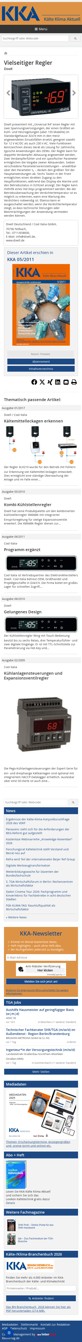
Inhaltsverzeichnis (41, 369)
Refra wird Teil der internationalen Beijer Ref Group (40, 859)
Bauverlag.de (11, 1338)
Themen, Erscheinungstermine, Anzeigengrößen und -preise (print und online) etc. (38, 1144)
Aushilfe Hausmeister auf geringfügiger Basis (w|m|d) (40, 1012)
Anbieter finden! (42, 1298)
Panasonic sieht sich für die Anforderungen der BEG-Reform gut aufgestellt (37, 831)
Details (10, 1203)
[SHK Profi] (12, 1226)
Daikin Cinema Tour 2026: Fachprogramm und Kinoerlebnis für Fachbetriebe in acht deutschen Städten (38, 895)
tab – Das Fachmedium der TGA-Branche (36, 1240)
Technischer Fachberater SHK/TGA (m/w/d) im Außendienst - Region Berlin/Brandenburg (40, 1032)
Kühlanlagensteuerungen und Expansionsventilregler (33, 675)
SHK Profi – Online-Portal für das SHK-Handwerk (36, 1226)
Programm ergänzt (22, 549)
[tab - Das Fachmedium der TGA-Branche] (12, 1240)
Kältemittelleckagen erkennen (33, 421)
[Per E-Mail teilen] (66, 382)
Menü (43, 29)
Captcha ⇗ (56, 974)
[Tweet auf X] (42, 384)
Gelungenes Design (23, 611)
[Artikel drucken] (74, 382)
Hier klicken (45, 970)
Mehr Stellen (41, 1072)
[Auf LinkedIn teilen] (58, 384)
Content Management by (19, 1334)
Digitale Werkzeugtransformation (28, 865)
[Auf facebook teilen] (34, 384)
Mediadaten (10, 1324)
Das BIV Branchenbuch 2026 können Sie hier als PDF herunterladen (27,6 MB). (38, 1309)
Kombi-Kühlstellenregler (28, 504)
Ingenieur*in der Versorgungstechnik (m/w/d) (40, 1050)
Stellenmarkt (29, 1324)
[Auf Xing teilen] (50, 384)
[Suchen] (75, 38)
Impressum (37, 1328)
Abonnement (41, 361)
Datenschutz (18, 1328)
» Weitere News (16, 917)
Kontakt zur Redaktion (55, 1324)
